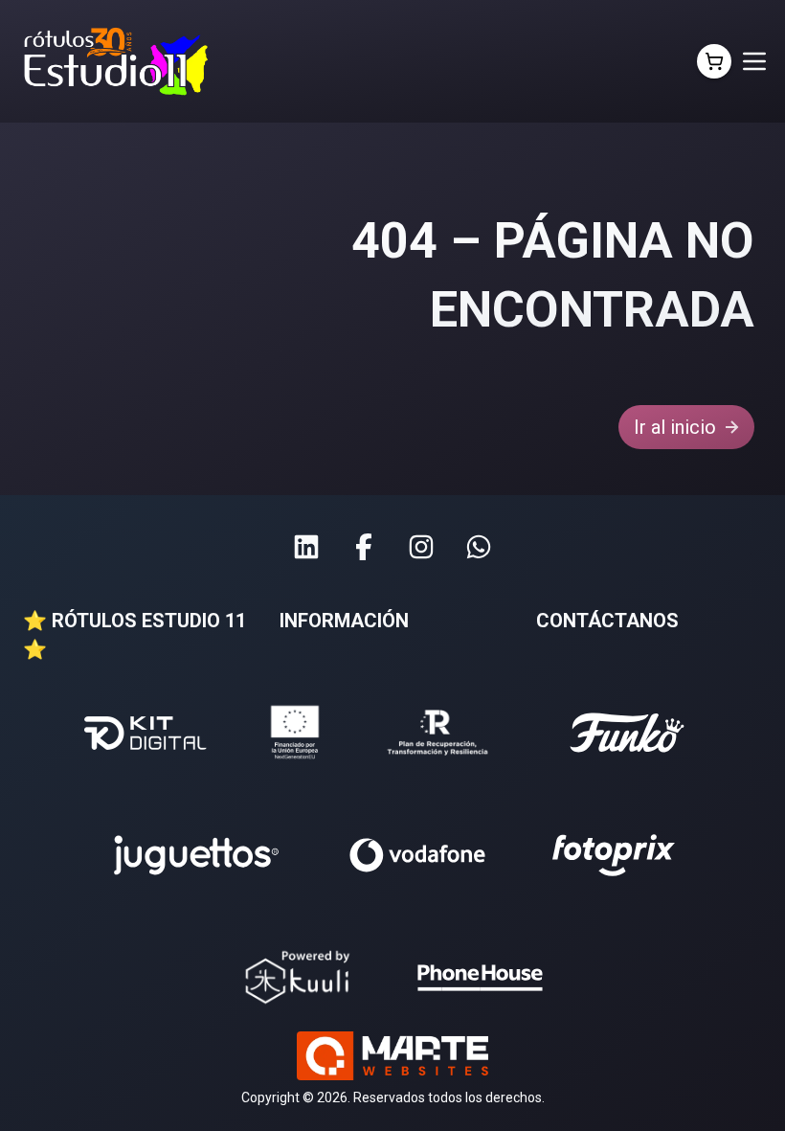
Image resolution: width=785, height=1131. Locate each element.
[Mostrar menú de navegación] (754, 61)
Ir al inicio (675, 427)
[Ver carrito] (714, 61)
